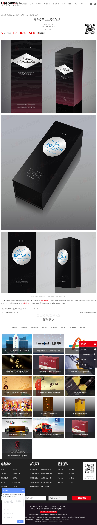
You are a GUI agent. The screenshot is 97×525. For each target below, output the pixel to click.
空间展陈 (56, 4)
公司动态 (71, 478)
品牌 (40, 506)
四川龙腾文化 (45, 301)
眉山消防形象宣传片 (46, 482)
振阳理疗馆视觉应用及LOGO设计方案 (40, 473)
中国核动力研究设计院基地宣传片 (39, 482)
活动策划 (82, 327)
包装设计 (23, 15)
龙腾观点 (60, 473)
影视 (35, 506)
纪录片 (38, 4)
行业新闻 (71, 473)
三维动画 (3, 473)
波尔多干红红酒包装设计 (33, 15)
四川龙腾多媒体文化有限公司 (52, 522)
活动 (63, 4)
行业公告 (60, 478)
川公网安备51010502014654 (69, 519)
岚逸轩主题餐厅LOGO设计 (12, 312)
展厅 (54, 506)
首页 (14, 4)
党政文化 (15, 478)
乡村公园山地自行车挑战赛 (48, 469)
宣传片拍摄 (23, 4)
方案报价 (71, 482)
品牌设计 (63, 327)
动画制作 (24, 327)
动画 (31, 4)
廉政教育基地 (16, 473)
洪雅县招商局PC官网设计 (48, 486)
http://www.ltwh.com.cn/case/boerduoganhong (34, 309)
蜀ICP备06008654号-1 (56, 519)
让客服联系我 (82, 498)
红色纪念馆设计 (17, 482)
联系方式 (60, 469)
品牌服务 (73, 327)
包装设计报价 (26, 303)
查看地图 (63, 509)
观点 (69, 4)
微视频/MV (4, 486)
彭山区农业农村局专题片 (47, 478)
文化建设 (47, 4)
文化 (49, 506)
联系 (82, 4)
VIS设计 (3, 469)
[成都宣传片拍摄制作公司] (11, 4)
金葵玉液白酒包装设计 (90, 312)
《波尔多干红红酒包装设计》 (12, 309)
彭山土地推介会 (34, 469)
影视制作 (15, 327)
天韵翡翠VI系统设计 (46, 473)
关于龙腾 (71, 469)
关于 (76, 4)
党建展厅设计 (5, 478)
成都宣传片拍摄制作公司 (13, 15)
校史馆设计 (16, 469)
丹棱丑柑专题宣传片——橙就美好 (39, 486)
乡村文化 (15, 486)
